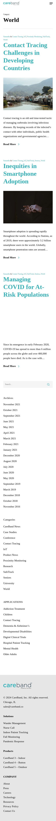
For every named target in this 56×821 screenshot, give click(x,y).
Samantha (6, 37)
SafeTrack (46, 37)
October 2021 (10, 410)
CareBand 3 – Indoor (14, 758)
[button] (51, 3)
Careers (7, 792)
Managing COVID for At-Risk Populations (26, 287)
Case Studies (10, 532)
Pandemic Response (13, 741)
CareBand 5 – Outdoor (15, 767)
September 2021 (11, 415)
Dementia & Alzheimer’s (16, 625)
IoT (25, 37)
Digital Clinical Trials (14, 637)
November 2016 (11, 506)
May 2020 (8, 478)
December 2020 (11, 455)
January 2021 (10, 449)
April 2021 (9, 432)
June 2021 (8, 421)
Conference (9, 537)
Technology (9, 797)
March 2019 (9, 489)
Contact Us (9, 811)
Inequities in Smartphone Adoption (20, 174)
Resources (8, 801)
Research (8, 566)
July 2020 (8, 466)
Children (7, 614)
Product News (10, 554)
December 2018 (11, 495)
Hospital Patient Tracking (16, 642)
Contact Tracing (17, 37)
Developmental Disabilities (17, 631)
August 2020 (10, 461)
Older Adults (10, 654)
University (8, 583)
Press (6, 788)
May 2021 (8, 427)
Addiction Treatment (14, 608)
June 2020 (8, 472)
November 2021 (11, 404)
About (6, 783)
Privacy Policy (11, 806)
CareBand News (11, 526)
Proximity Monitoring (34, 37)
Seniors (37, 161)
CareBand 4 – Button (14, 762)
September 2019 (11, 483)
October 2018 (10, 500)
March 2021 (9, 438)
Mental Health (10, 648)
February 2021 (11, 444)
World (5, 40)
